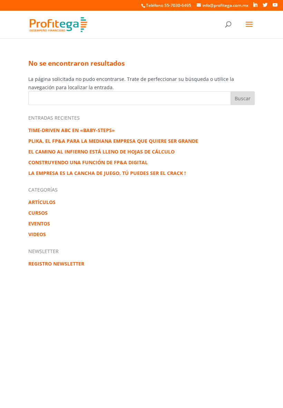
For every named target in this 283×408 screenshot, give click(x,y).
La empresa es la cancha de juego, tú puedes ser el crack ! (107, 173)
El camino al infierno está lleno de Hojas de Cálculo (101, 151)
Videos (37, 234)
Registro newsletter (56, 263)
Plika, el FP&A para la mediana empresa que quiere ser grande (113, 141)
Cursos (38, 213)
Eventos (39, 223)
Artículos (42, 202)
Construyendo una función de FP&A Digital (88, 162)
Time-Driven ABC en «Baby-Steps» (71, 130)
